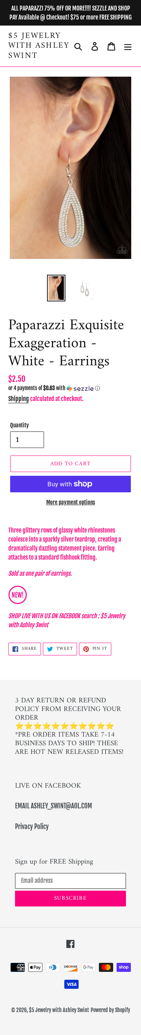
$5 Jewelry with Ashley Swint (39, 46)
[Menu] (128, 46)
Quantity (19, 425)
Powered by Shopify (110, 1010)
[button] (70, 388)
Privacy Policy (32, 827)
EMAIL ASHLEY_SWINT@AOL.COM (53, 806)
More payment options (70, 502)
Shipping (18, 398)
